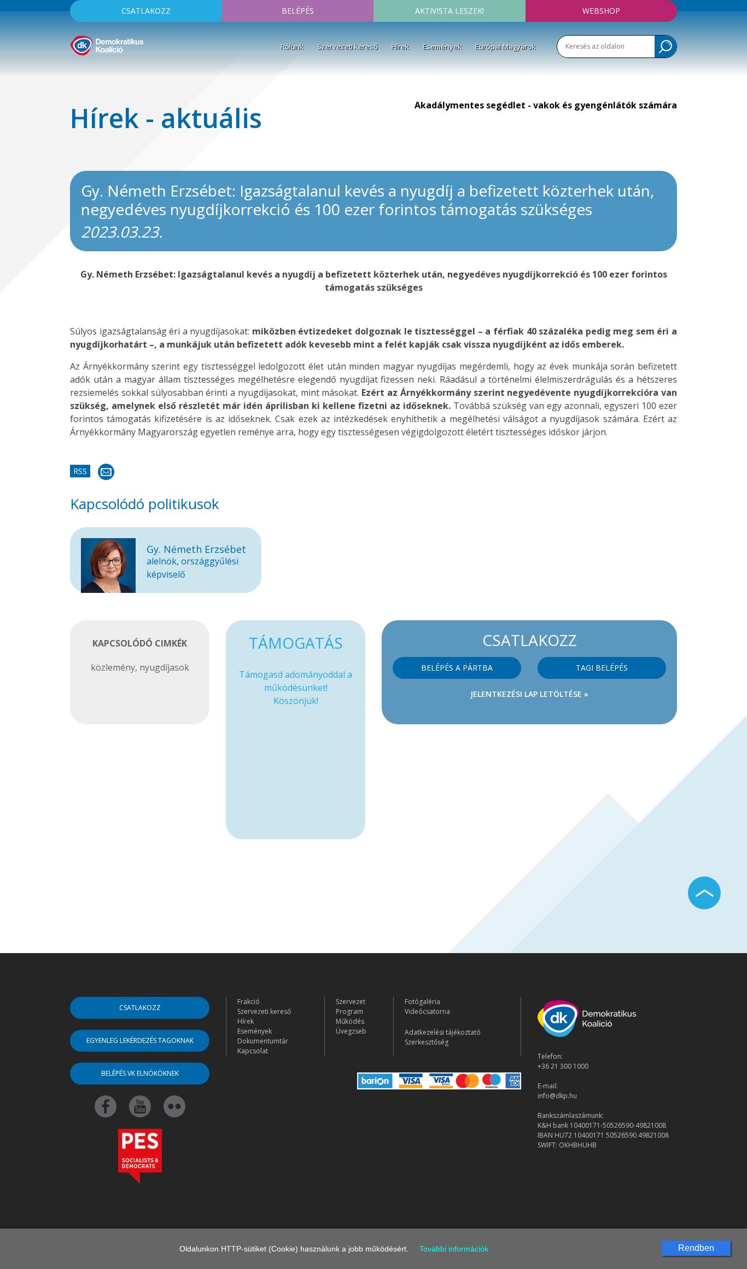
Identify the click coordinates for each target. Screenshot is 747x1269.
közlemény (113, 667)
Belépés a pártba (457, 667)
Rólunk (292, 46)
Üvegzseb (351, 1031)
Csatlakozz (146, 10)
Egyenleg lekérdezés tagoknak (140, 1040)
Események (442, 46)
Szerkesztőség (426, 1042)
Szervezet (350, 1001)
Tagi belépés (602, 667)
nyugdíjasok (164, 667)
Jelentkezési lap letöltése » (529, 694)
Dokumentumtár (262, 1041)
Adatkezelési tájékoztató (443, 1032)
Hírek (400, 46)
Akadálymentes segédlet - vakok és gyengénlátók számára (546, 105)
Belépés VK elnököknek (140, 1073)
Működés (350, 1021)
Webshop (601, 10)
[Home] (107, 44)
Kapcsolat (252, 1050)
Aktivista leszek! (449, 10)
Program (349, 1011)
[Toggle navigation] (77, 71)
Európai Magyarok (505, 46)
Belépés (298, 10)
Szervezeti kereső (347, 46)
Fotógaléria (422, 1001)
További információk (453, 1248)
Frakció (248, 1001)
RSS (80, 471)
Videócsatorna (427, 1011)
